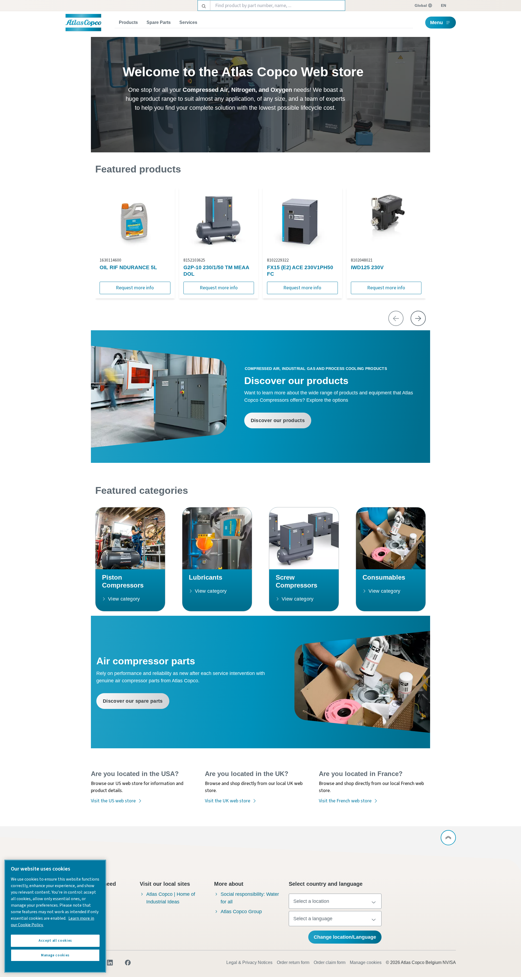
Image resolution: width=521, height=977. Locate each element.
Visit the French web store (345, 800)
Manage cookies (366, 962)
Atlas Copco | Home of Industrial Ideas (170, 897)
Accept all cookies (55, 940)
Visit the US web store (113, 800)
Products (128, 22)
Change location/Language (345, 937)
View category (124, 599)
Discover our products (278, 420)
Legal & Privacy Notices (249, 962)
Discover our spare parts (133, 701)
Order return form (293, 962)
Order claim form (329, 962)
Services (188, 22)
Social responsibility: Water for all (250, 897)
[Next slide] (418, 318)
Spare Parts (159, 22)
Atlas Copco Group (241, 911)
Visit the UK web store (227, 800)
